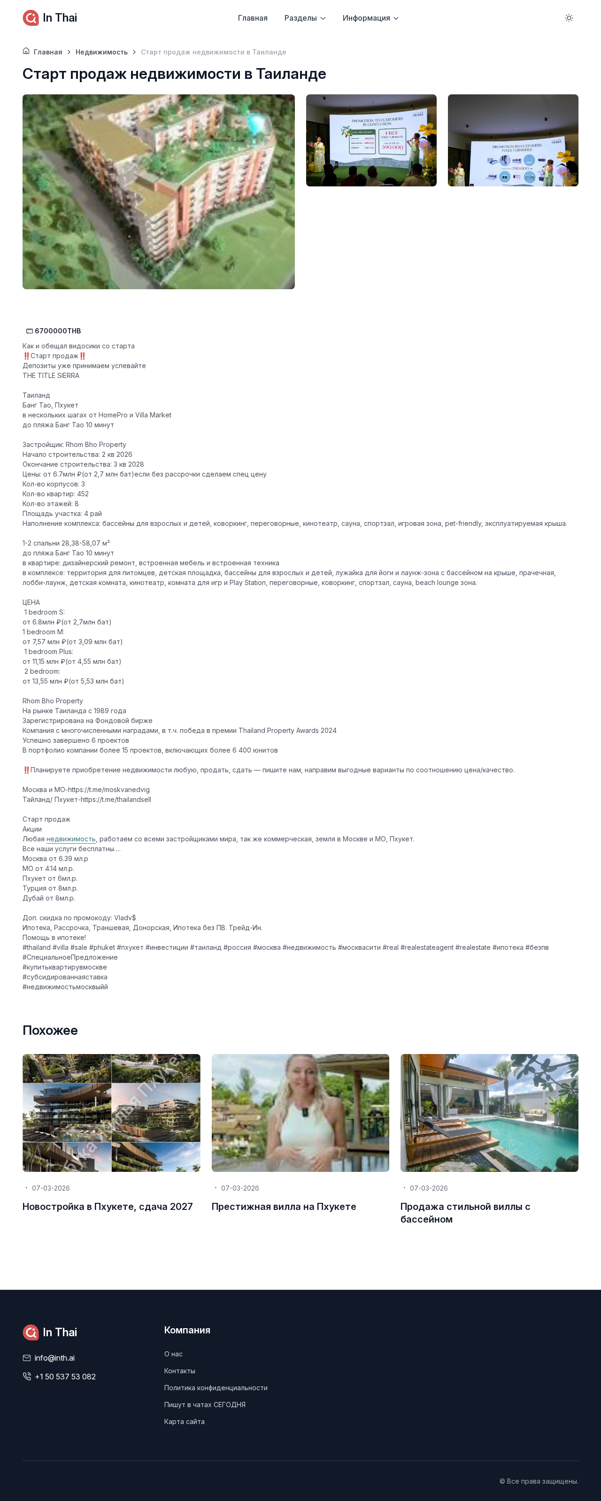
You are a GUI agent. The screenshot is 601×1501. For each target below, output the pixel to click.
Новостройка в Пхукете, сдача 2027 (108, 1206)
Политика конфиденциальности (216, 1388)
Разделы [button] (301, 18)
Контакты (179, 1371)
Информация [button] (366, 18)
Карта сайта (184, 1421)
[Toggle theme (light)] (569, 17)
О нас (173, 1354)
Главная (253, 18)
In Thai (60, 17)
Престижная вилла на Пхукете (284, 1206)
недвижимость (71, 839)
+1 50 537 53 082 (65, 1376)
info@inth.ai (55, 1357)
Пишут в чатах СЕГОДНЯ (205, 1405)
